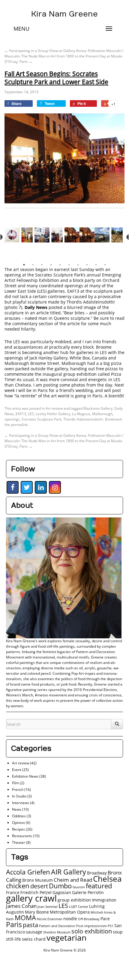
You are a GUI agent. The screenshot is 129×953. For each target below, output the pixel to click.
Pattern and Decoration (57, 926)
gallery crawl (31, 898)
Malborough (102, 413)
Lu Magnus (81, 413)
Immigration (104, 900)
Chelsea (107, 878)
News (16, 809)
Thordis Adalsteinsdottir (91, 302)
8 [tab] (87, 265)
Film (15, 782)
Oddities (19, 816)
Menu (21, 28)
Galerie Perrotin (88, 892)
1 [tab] (24, 265)
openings (12, 419)
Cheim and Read (73, 879)
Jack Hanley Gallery (48, 358)
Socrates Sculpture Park (42, 419)
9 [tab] (96, 265)
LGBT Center (78, 907)
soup (118, 932)
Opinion (18, 822)
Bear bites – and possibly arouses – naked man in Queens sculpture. (59, 315)
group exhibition (74, 900)
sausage (34, 932)
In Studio (19, 796)
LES (31, 413)
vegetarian (66, 937)
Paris (14, 924)
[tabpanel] (72, 237)
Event (16, 769)
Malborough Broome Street (31, 363)
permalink (19, 424)
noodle (70, 918)
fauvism (79, 887)
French (17, 789)
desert (39, 886)
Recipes (18, 829)
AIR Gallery (68, 872)
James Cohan (21, 905)
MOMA (25, 917)
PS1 (110, 926)
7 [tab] (78, 265)
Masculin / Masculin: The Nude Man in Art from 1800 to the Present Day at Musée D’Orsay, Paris (63, 56)
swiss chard (34, 939)
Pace (105, 918)
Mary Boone (37, 912)
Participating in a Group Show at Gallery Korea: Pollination (54, 50)
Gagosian (61, 892)
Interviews (20, 802)
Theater (18, 842)
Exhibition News (25, 776)
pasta (30, 925)
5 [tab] (60, 265)
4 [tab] (51, 265)
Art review (54, 408)
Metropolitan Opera (70, 912)
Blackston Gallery (97, 408)
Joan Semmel (48, 907)
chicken (17, 885)
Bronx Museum (37, 880)
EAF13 (73, 291)
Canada (99, 358)
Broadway (97, 873)
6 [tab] (69, 265)
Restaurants (22, 835)
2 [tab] (33, 265)
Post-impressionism (91, 926)
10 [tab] (105, 265)
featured (99, 885)
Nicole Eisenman (49, 919)
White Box (80, 358)
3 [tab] (42, 265)
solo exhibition (91, 931)
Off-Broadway (89, 919)
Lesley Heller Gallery (53, 413)
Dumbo (60, 885)
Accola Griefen (28, 872)
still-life (13, 939)
